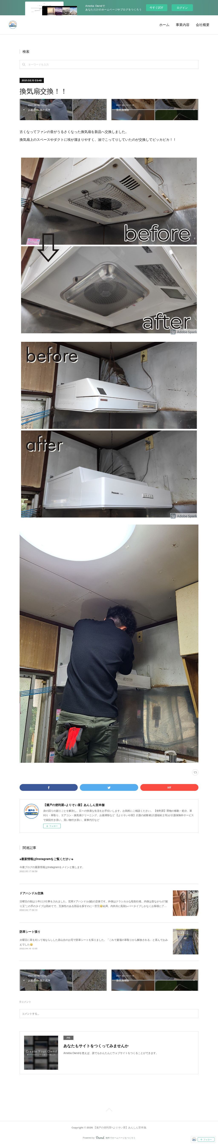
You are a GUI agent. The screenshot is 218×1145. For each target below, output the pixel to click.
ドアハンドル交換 (31, 893)
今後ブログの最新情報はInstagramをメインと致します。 (52, 867)
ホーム (164, 25)
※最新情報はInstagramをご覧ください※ (46, 859)
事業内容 (182, 25)
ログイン (182, 8)
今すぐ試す (157, 7)
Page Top (109, 1110)
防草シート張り (30, 931)
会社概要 (202, 25)
